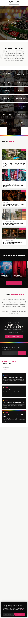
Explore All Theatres (14, 283)
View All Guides (6, 369)
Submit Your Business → (14, 336)
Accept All (20, 614)
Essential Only (8, 614)
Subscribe (22, 353)
